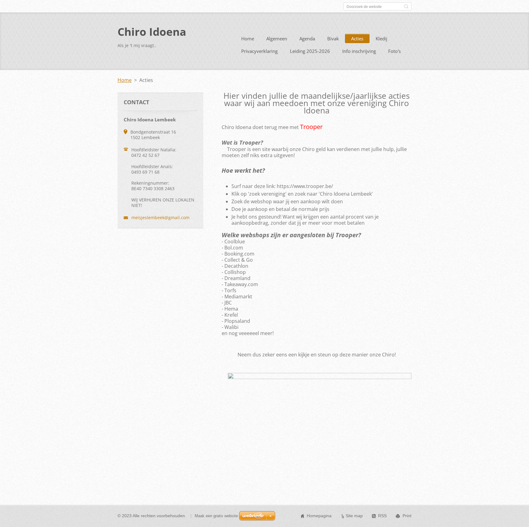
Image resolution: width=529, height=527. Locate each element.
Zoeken (406, 6)
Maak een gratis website (216, 516)
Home (247, 38)
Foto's (394, 51)
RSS (382, 515)
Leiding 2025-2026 (310, 51)
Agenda (307, 38)
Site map (354, 515)
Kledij (381, 38)
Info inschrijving (359, 51)
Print (407, 515)
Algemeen (276, 38)
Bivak (333, 38)
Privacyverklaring (259, 51)
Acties (357, 38)
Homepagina (319, 515)
